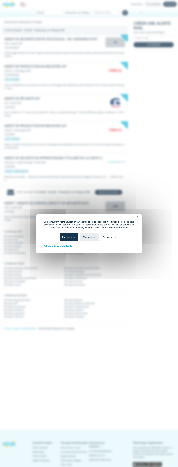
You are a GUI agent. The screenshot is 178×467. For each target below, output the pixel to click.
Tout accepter (69, 237)
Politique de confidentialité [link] (57, 245)
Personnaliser (110, 237)
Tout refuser (89, 237)
